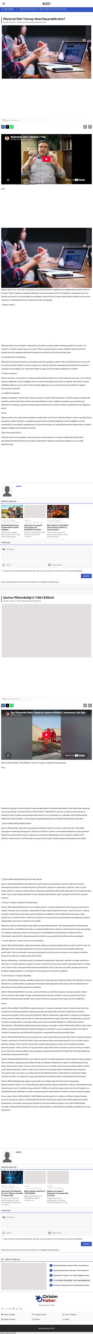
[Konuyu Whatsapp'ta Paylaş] (12, 127)
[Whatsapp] (17, 1308)
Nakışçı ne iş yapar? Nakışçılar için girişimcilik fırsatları (57, 1193)
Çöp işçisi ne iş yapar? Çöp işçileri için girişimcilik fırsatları (33, 527)
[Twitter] (6, 1308)
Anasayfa (6, 22)
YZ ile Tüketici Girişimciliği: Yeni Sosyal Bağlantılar (70, 1280)
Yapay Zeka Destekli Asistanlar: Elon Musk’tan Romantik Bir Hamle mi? (71, 1270)
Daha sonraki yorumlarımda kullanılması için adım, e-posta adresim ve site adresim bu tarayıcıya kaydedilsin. (43, 571)
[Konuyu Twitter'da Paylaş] (7, 127)
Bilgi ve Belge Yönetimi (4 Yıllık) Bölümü (34, 1192)
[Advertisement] (46, 98)
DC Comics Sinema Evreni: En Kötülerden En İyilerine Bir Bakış (71, 1285)
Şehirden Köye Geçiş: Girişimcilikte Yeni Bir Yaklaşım (10, 527)
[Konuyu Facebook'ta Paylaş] (3, 127)
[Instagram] (9, 1308)
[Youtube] (13, 1308)
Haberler (13, 22)
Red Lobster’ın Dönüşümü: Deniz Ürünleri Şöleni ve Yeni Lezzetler (58, 527)
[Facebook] (2, 1308)
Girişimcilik (5, 520)
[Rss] (20, 1308)
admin (18, 486)
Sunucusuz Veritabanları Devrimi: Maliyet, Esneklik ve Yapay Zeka (12, 1193)
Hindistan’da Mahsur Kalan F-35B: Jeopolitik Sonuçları (71, 1265)
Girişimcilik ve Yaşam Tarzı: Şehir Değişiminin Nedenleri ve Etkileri (43, 9)
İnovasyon (11, 1186)
